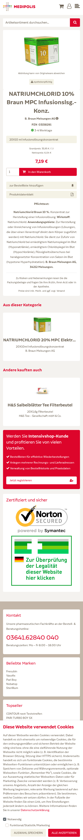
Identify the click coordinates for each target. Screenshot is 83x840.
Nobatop (11, 683)
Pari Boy (11, 679)
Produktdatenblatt (21, 194)
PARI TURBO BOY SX (19, 717)
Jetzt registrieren (21, 480)
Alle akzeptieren (64, 832)
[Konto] (69, 6)
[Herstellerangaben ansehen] (57, 118)
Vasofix (10, 675)
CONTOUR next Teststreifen (24, 713)
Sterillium (12, 687)
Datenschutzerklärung (35, 810)
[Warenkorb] (61, 6)
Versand (61, 290)
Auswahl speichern (28, 832)
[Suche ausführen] (75, 22)
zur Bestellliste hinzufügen (26, 185)
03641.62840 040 (32, 637)
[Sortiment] (77, 6)
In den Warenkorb (39, 171)
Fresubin (11, 671)
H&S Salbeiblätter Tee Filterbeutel (40, 405)
